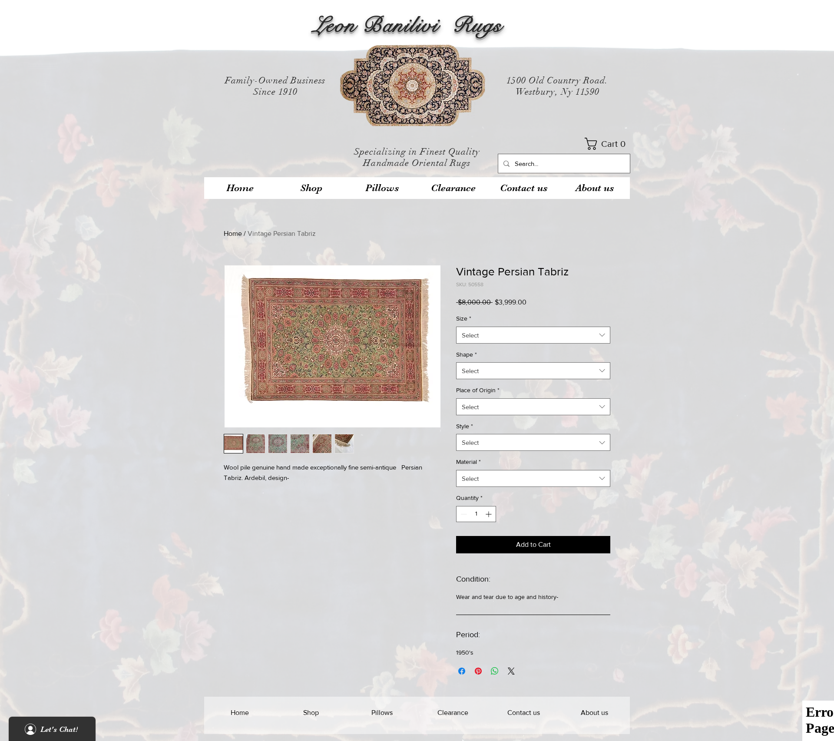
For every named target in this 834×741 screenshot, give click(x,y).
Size (463, 318)
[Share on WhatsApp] (495, 671)
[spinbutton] (476, 514)
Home (233, 233)
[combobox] (533, 335)
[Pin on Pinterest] (478, 671)
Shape (466, 354)
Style (464, 426)
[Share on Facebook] (462, 671)
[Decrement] (462, 514)
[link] (608, 144)
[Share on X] (511, 671)
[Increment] (489, 514)
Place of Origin (478, 390)
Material (468, 461)
